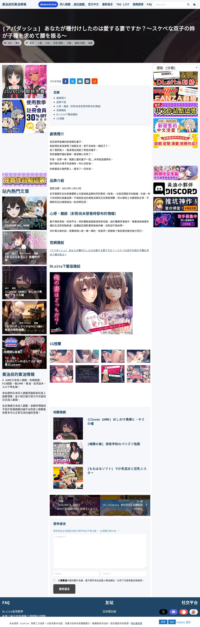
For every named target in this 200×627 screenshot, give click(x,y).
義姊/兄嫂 (80, 42)
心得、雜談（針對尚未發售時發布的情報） (79, 106)
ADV (10, 42)
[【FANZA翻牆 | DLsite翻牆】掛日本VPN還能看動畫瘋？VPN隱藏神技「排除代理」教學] (175, 100)
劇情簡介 (61, 98)
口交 (48, 42)
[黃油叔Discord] (175, 194)
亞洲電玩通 (109, 611)
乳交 (32, 42)
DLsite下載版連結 (67, 114)
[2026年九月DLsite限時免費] (24, 97)
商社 (17, 42)
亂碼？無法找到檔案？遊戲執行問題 (24, 616)
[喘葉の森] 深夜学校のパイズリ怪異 (113, 444)
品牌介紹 (61, 102)
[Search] (188, 4)
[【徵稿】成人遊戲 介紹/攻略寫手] (175, 226)
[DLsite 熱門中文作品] (175, 147)
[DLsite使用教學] (24, 132)
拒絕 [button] (172, 621)
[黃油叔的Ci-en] (175, 210)
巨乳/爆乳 (58, 42)
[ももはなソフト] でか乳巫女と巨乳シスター (117, 471)
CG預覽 (60, 118)
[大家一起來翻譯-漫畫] (175, 131)
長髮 (90, 42)
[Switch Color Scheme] (194, 4)
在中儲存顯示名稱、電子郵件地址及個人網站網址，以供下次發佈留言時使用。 (101, 580)
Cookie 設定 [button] (183, 622)
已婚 (69, 42)
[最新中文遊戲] (175, 116)
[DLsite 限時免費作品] (24, 186)
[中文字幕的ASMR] (175, 179)
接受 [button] (163, 621)
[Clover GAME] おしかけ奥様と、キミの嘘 (116, 421)
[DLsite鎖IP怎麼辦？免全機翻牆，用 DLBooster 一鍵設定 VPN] (175, 84)
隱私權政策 (136, 623)
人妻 (40, 42)
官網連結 (61, 110)
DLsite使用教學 (12, 611)
